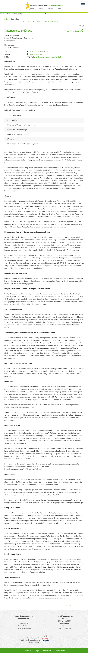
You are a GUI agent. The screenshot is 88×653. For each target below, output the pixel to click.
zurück (6, 606)
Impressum (47, 650)
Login (37, 650)
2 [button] (45, 14)
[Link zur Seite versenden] (80, 26)
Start (7, 19)
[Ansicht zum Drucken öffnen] (83, 26)
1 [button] (42, 14)
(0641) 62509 (34, 52)
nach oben (80, 606)
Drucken (72, 606)
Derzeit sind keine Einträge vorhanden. (42, 21)
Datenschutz (60, 650)
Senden (65, 606)
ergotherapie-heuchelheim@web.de (48, 57)
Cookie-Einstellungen (74, 30)
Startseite (27, 650)
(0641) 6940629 (35, 54)
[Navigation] (83, 4)
